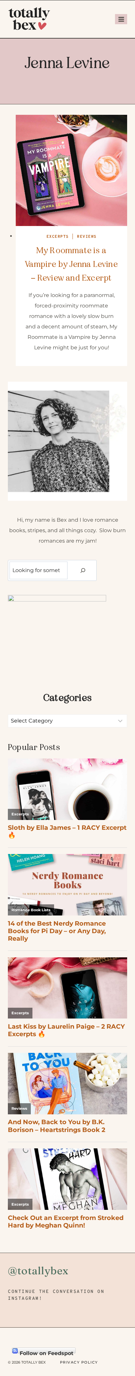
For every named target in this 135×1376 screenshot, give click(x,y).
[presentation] (71, 170)
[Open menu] (121, 19)
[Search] (83, 570)
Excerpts (58, 236)
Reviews (87, 236)
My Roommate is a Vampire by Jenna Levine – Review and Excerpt (71, 264)
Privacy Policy (79, 1362)
